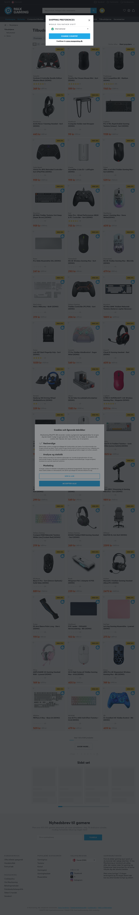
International (60, 29)
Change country (69, 36)
